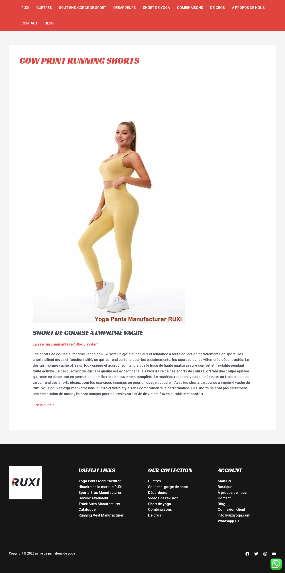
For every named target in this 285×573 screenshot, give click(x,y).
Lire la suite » (43, 404)
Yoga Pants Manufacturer (100, 481)
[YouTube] (274, 554)
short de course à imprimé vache (88, 332)
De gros (217, 8)
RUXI (25, 8)
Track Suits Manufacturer (99, 504)
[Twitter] (256, 554)
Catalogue (87, 509)
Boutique (225, 487)
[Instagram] (265, 554)
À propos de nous (248, 8)
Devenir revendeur (93, 498)
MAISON (224, 481)
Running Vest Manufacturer (101, 515)
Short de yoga (156, 8)
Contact (29, 23)
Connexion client (231, 509)
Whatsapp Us (228, 521)
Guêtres (44, 8)
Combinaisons (190, 8)
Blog (49, 23)
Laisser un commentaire (53, 344)
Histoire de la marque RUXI (100, 487)
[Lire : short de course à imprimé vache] (109, 209)
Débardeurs (124, 8)
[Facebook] (247, 554)
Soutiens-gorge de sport (82, 8)
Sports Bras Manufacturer (100, 493)
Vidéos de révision (163, 498)
